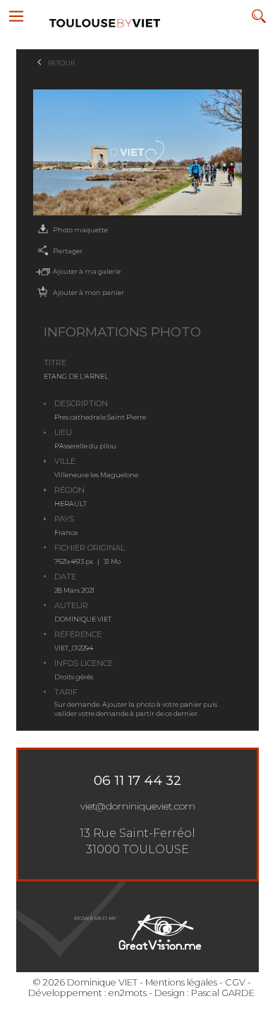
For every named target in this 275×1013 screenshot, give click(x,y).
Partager (67, 251)
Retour (61, 63)
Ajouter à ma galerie (87, 271)
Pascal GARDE (223, 993)
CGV (235, 982)
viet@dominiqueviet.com (137, 806)
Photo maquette (80, 230)
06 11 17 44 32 (137, 780)
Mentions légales (181, 982)
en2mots (128, 993)
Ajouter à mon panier (88, 292)
